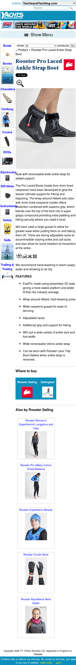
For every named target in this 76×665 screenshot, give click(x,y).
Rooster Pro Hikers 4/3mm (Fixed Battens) (35, 467)
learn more (46, 662)
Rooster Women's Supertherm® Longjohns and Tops (36, 424)
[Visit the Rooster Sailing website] (69, 64)
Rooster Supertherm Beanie (35, 510)
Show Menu (41, 34)
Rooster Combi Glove (36, 554)
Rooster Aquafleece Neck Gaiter (36, 601)
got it (59, 662)
